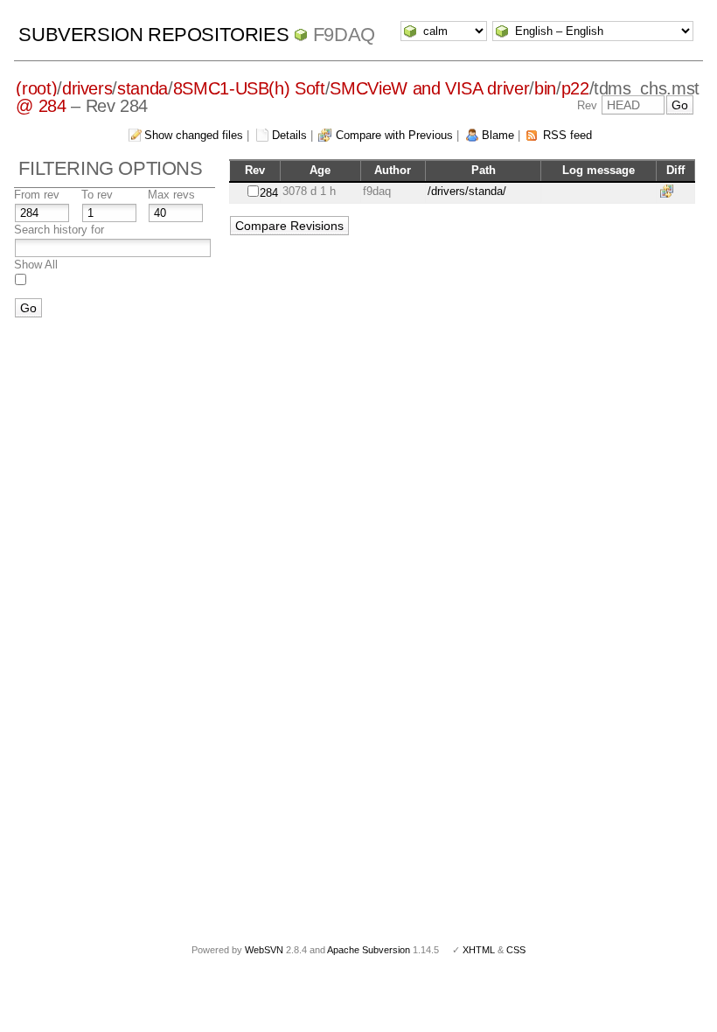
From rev (36, 194)
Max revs (171, 194)
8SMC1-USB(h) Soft (249, 88)
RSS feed (567, 135)
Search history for (59, 229)
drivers (87, 88)
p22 (575, 88)
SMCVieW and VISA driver (429, 88)
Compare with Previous (394, 135)
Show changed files (193, 135)
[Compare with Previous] (669, 191)
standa (142, 88)
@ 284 (41, 105)
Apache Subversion (368, 950)
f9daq (344, 34)
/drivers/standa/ (467, 191)
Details (289, 135)
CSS (516, 950)
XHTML (479, 950)
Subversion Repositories (153, 34)
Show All (36, 264)
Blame (498, 135)
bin (545, 88)
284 (269, 192)
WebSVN (264, 950)
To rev (97, 194)
